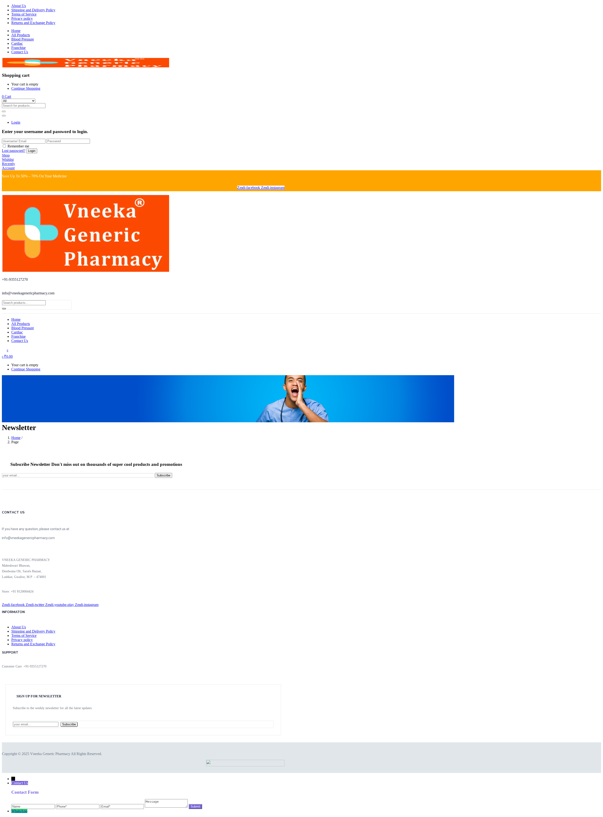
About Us (18, 6)
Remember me (18, 146)
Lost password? (13, 151)
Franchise (18, 48)
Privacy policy (22, 18)
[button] (6, 96)
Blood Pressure (22, 39)
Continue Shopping (25, 88)
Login (15, 122)
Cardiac (17, 43)
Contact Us (19, 52)
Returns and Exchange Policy (33, 23)
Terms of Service (24, 14)
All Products (20, 35)
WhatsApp (19, 811)
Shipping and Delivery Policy (33, 10)
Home (15, 31)
